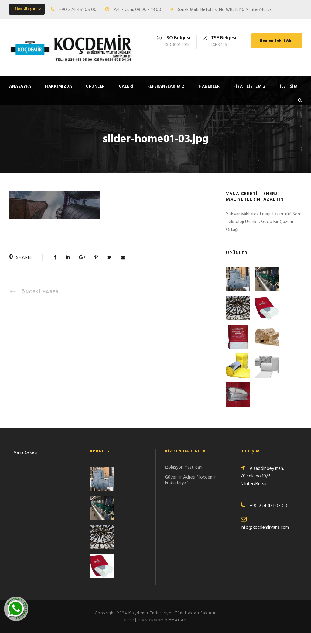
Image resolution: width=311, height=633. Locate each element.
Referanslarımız (166, 86)
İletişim (288, 86)
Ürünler (95, 86)
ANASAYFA (20, 86)
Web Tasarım (151, 620)
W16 (129, 620)
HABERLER (209, 86)
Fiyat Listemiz (250, 86)
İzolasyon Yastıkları (183, 467)
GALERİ (126, 86)
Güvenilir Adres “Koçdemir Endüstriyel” (190, 480)
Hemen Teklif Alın (277, 40)
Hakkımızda (58, 86)
